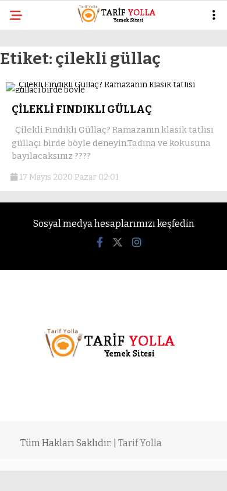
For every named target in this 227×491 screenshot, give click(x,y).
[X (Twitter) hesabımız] (117, 242)
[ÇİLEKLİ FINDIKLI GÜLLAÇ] (113, 90)
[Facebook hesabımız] (100, 242)
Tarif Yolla (140, 443)
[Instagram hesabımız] (136, 242)
